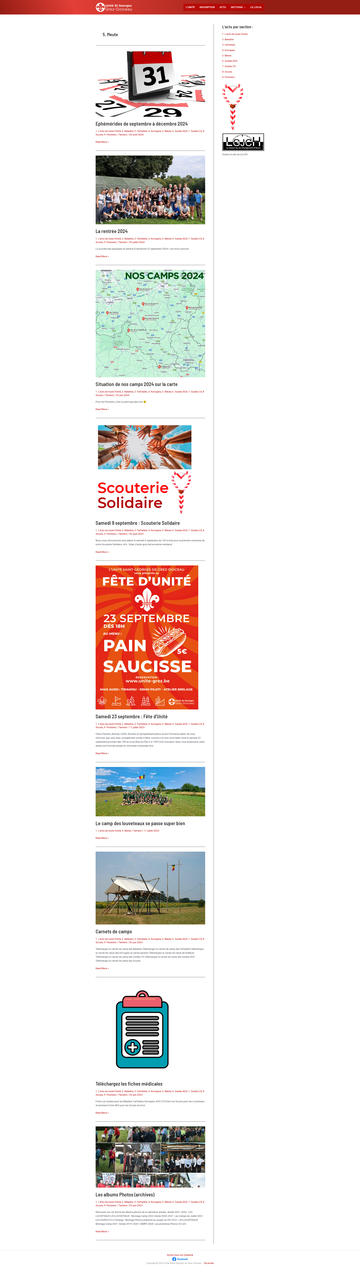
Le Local (256, 7)
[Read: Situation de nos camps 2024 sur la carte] (150, 323)
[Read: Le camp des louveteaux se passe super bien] (150, 791)
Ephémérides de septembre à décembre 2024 (142, 124)
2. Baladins (127, 131)
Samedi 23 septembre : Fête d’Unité (132, 716)
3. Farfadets (140, 131)
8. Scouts (227, 71)
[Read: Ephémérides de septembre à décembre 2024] (150, 83)
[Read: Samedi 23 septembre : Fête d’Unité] (147, 637)
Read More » (102, 142)
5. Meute (166, 131)
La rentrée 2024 (112, 231)
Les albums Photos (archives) (125, 1194)
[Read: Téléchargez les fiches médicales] (142, 1029)
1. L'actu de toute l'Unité (108, 131)
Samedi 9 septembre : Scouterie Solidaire (138, 523)
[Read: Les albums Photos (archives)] (150, 1156)
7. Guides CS (195, 131)
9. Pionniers (110, 134)
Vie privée (209, 1263)
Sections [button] (237, 7)
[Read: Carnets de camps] (150, 887)
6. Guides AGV (179, 131)
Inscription (207, 7)
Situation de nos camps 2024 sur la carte (137, 384)
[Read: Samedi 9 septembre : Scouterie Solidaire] (145, 469)
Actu (223, 7)
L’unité (190, 7)
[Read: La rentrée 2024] (150, 189)
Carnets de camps (114, 931)
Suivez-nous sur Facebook (180, 1255)
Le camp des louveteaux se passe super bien (140, 823)
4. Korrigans (154, 131)
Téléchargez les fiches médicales (129, 1084)
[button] (244, 7)
